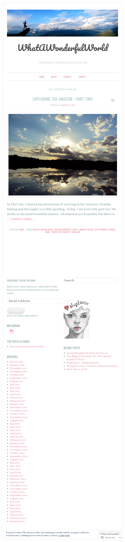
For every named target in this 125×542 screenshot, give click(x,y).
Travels (82, 76)
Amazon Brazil (47, 229)
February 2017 (18, 401)
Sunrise (111, 229)
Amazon (36, 229)
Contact (67, 76)
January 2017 (17, 404)
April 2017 (15, 394)
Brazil (75, 229)
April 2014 (15, 511)
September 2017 (19, 378)
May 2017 (15, 391)
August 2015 (16, 459)
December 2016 (18, 407)
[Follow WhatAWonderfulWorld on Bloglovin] (77, 338)
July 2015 (15, 463)
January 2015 (17, 482)
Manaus (82, 229)
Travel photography (60, 232)
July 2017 (15, 384)
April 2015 (15, 472)
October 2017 (17, 375)
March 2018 (16, 362)
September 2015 (19, 456)
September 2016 (19, 417)
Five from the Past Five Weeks (27, 347)
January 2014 (17, 521)
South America (100, 229)
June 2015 (15, 466)
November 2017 (18, 371)
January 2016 (17, 443)
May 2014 (15, 508)
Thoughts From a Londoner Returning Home (92, 366)
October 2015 (17, 453)
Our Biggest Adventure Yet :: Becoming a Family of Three (89, 358)
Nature (90, 229)
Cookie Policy (64, 535)
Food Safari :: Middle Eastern (83, 363)
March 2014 (16, 515)
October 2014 (17, 492)
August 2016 (16, 420)
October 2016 (17, 414)
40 (113, 100)
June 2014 (15, 505)
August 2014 (17, 498)
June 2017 (15, 388)
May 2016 (15, 430)
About (54, 76)
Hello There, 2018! (77, 369)
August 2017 (16, 381)
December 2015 (18, 446)
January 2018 (17, 365)
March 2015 (16, 476)
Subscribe (15, 310)
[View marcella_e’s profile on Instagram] (12, 331)
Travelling (75, 232)
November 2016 (19, 411)
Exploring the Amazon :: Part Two (62, 99)
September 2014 (19, 495)
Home (41, 76)
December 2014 (18, 485)
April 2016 (15, 433)
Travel (21, 229)
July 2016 (15, 424)
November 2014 (19, 489)
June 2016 (15, 427)
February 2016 (18, 440)
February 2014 (18, 518)
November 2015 (18, 450)
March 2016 (16, 437)
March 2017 (16, 398)
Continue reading (22, 219)
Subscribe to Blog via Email (21, 280)
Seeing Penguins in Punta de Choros (87, 353)
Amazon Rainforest (63, 229)
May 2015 (15, 469)
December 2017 (18, 368)
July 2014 (15, 502)
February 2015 (18, 479)
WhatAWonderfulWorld (62, 47)
